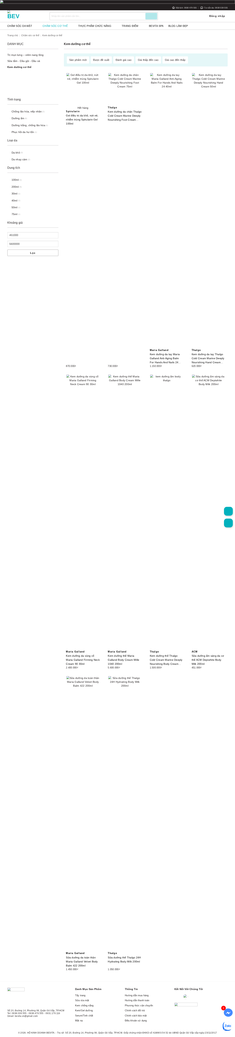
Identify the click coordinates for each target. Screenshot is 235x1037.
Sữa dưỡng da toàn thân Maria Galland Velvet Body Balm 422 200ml (82, 961)
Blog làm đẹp (178, 25)
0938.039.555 (19, 1013)
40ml (14, 200)
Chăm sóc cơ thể (30, 35)
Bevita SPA (156, 25)
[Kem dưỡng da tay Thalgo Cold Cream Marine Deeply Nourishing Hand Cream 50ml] (209, 211)
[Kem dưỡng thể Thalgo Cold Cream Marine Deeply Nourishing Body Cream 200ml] (167, 512)
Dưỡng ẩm (18, 118)
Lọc (33, 252)
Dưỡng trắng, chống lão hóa (28, 125)
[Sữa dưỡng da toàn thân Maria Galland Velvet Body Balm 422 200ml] (83, 814)
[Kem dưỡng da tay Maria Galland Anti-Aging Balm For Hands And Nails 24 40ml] (167, 211)
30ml (14, 193)
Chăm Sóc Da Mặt (19, 25)
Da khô (16, 152)
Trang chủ (12, 35)
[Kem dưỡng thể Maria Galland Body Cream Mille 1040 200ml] (125, 512)
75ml (14, 214)
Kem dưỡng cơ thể (19, 67)
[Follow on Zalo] (185, 997)
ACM (195, 651)
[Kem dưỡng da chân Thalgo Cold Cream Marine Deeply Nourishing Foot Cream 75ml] (125, 89)
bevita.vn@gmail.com (26, 1016)
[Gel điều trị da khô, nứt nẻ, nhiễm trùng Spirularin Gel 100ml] (83, 89)
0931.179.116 (53, 1013)
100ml (15, 179)
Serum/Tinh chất (84, 1015)
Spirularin (73, 111)
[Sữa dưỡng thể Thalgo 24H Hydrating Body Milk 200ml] (125, 814)
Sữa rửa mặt (82, 1000)
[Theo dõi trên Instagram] (193, 997)
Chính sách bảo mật (136, 1015)
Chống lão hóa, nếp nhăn (27, 111)
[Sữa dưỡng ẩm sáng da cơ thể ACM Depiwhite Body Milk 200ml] (209, 512)
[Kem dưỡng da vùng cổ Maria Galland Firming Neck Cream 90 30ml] (83, 512)
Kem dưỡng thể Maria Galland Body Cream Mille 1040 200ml (123, 659)
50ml (14, 207)
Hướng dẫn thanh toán (137, 1000)
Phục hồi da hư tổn (23, 132)
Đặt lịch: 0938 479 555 (186, 8)
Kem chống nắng (84, 1005)
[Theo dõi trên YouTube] (207, 997)
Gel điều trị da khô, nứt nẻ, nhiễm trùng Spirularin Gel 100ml (82, 119)
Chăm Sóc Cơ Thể (55, 25)
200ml (15, 186)
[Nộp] (151, 16)
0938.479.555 (36, 1013)
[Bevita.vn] (25, 16)
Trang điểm (130, 25)
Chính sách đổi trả (135, 1010)
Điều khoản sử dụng (136, 1020)
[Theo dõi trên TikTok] (200, 997)
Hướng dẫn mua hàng (137, 995)
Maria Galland (159, 350)
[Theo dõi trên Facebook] (178, 997)
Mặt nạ (79, 1020)
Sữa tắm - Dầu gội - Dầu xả (23, 60)
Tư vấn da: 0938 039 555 (216, 8)
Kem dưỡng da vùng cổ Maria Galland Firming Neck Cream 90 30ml (83, 659)
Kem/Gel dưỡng (84, 1010)
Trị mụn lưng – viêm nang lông (25, 54)
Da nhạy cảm (19, 159)
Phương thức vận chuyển (139, 1005)
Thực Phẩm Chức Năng (94, 25)
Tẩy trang (80, 995)
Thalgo (112, 107)
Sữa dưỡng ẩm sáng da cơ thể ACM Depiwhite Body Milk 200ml (208, 659)
